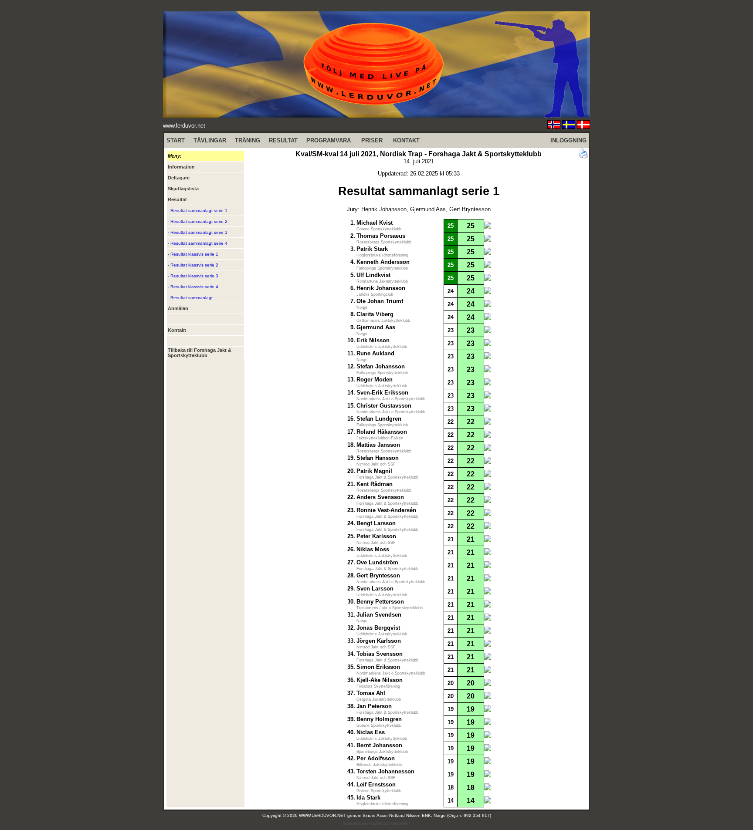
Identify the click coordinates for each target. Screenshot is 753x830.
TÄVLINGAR (209, 140)
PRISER (372, 140)
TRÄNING (247, 140)
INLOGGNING (568, 140)
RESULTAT (283, 140)
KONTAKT (406, 140)
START (175, 140)
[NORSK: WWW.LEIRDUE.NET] (553, 126)
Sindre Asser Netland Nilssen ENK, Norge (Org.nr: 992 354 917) (427, 815)
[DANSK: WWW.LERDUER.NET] (583, 126)
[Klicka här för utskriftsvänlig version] (583, 156)
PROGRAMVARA (328, 140)
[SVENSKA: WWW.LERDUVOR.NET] (568, 126)
